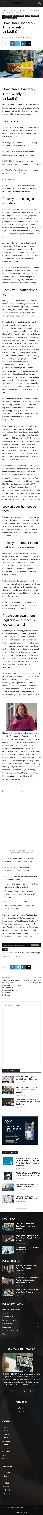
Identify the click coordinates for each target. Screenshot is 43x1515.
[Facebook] (12, 43)
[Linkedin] (23, 43)
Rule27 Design (35, 1508)
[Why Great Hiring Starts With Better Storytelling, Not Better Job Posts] (8, 1102)
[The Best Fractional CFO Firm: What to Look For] (8, 1250)
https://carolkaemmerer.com (14, 870)
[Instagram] (18, 1391)
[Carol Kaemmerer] (3, 38)
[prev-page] (3, 1111)
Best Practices (21, 10)
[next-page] (7, 1111)
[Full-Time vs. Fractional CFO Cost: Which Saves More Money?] (8, 1090)
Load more (20, 1207)
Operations (11, 10)
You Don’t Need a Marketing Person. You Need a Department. (26, 1268)
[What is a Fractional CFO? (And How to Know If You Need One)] (8, 1176)
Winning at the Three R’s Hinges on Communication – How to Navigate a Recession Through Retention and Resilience (11, 987)
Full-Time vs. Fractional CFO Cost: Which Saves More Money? (27, 1090)
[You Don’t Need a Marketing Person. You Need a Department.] (8, 1269)
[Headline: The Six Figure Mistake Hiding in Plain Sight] (8, 1079)
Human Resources (18, 15)
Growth (28, 15)
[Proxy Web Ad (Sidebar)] (20, 1145)
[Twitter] (17, 43)
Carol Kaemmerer (16, 38)
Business (5, 1082)
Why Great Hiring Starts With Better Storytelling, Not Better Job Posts (28, 1102)
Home (4, 10)
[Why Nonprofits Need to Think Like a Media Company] (8, 1292)
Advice (5, 1093)
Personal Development (9, 18)
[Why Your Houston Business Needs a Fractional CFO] (8, 1187)
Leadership (35, 15)
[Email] (28, 43)
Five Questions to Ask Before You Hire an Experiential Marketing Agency (27, 1280)
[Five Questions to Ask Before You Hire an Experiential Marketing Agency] (8, 1280)
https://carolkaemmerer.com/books (17, 936)
